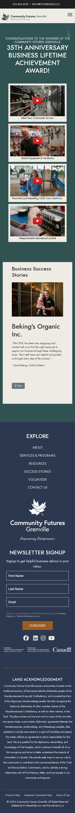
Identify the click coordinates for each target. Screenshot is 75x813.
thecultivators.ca (55, 805)
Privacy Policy (12, 795)
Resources (37, 463)
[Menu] (70, 14)
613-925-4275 (20, 4)
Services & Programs (37, 455)
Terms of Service (25, 616)
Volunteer (37, 479)
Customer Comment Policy (38, 795)
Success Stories (37, 471)
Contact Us (37, 487)
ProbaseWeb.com (32, 805)
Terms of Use (63, 795)
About (37, 447)
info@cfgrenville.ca (46, 4)
